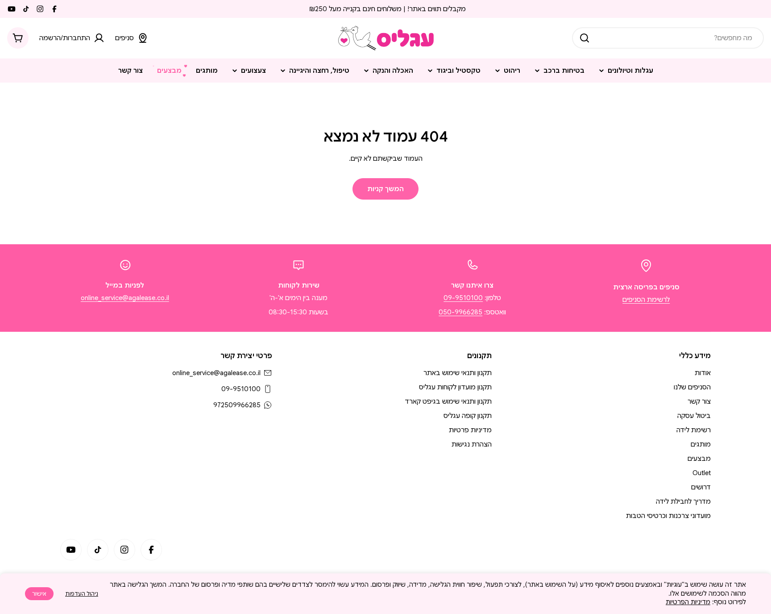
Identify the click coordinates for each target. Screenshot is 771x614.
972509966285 (237, 405)
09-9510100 (463, 298)
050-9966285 (460, 312)
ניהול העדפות (81, 593)
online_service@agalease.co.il (125, 298)
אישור (39, 593)
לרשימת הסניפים (646, 300)
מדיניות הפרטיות (688, 602)
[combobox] (668, 38)
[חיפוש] (584, 38)
